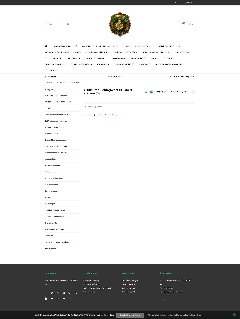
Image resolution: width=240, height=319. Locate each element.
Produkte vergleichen (129, 292)
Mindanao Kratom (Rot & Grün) (156, 52)
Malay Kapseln (168, 58)
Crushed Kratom (76, 82)
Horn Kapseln (51, 70)
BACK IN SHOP (116, 77)
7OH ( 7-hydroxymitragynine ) (65, 46)
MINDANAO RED (54, 77)
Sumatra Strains (119, 58)
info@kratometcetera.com (173, 292)
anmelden (188, 3)
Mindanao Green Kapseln (95, 58)
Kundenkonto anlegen (130, 281)
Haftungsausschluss (91, 284)
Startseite (48, 82)
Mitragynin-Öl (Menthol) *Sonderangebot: (63, 52)
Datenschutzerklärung (91, 281)
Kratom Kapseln (73, 58)
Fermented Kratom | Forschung (169, 64)
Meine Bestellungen (129, 284)
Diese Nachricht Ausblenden (130, 315)
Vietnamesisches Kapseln (81, 64)
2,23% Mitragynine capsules (168, 46)
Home (46, 46)
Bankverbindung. (90, 292)
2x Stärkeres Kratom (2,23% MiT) (138, 46)
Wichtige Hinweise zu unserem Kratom (97, 288)
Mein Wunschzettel (129, 288)
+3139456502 (169, 288)
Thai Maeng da (103, 64)
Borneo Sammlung (53, 58)
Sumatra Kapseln (138, 58)
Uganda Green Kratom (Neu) (126, 52)
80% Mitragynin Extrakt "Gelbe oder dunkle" (101, 46)
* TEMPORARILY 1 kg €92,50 (184, 77)
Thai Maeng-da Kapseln (124, 64)
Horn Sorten (145, 64)
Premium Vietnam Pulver (55, 64)
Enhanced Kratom (181, 52)
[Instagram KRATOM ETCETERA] (58, 293)
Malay (154, 58)
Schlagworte (61, 82)
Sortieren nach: (162, 92)
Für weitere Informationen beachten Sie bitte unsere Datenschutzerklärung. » (175, 315)
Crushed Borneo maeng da (97, 52)
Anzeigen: (87, 115)
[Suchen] (68, 24)
